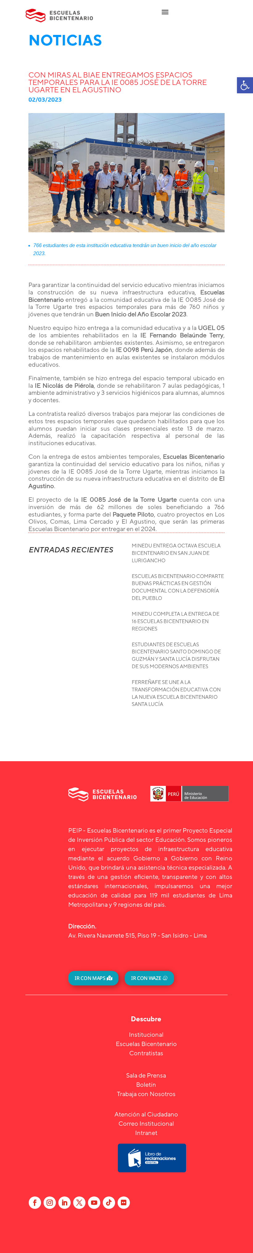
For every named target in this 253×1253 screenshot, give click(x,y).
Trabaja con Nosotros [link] (146, 1093)
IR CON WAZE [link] (146, 978)
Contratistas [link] (146, 1053)
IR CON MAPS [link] (90, 978)
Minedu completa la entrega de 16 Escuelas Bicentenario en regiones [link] (175, 621)
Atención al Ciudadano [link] (146, 1114)
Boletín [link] (146, 1084)
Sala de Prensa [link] (146, 1075)
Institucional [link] (146, 1034)
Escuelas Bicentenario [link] (146, 1043)
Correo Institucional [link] (146, 1123)
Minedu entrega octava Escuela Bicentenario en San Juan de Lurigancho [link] (176, 553)
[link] (245, 85)
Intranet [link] (146, 1132)
